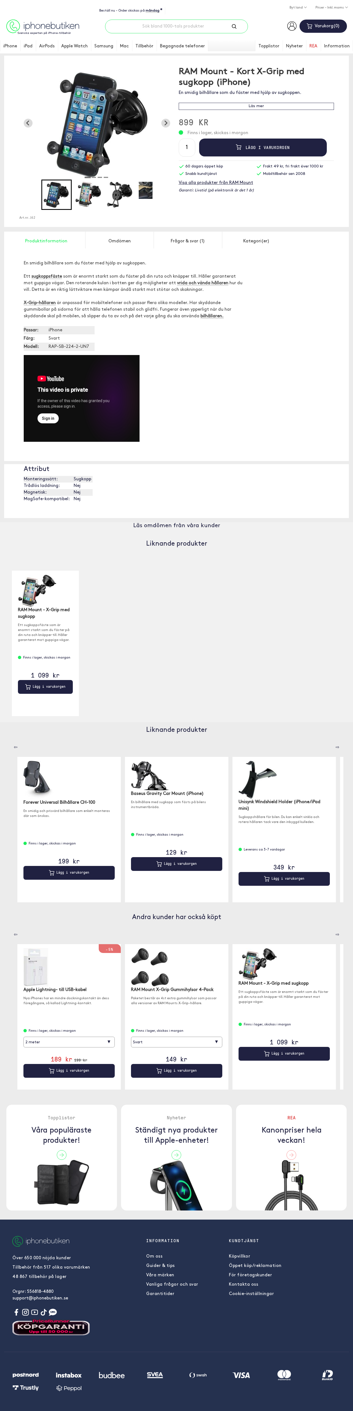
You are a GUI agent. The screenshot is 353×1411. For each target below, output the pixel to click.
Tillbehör (144, 46)
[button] (56, 195)
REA (313, 46)
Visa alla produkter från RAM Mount (216, 183)
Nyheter (294, 46)
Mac (124, 46)
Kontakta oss (243, 1284)
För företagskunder (250, 1275)
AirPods (47, 46)
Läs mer (256, 106)
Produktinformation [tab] (46, 241)
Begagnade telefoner (182, 46)
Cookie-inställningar (251, 1294)
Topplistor (268, 46)
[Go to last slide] (28, 123)
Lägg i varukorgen (266, 147)
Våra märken (160, 1275)
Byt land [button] (297, 7)
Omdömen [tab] (119, 241)
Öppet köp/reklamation (255, 1266)
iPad (28, 46)
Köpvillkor (239, 1256)
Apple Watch (74, 46)
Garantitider (160, 1294)
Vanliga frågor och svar (172, 1284)
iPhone (10, 46)
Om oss (154, 1256)
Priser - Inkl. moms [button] (330, 7)
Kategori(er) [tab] (256, 241)
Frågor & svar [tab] (188, 241)
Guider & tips (160, 1266)
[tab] (88, 177)
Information (337, 46)
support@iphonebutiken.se (40, 1298)
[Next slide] (165, 123)
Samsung (103, 46)
